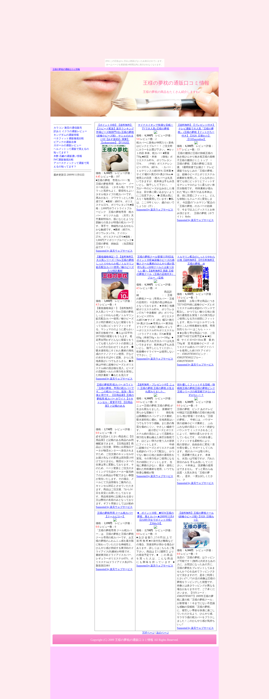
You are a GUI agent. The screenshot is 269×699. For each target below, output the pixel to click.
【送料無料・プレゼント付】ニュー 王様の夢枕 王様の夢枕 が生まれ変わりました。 (155, 388)
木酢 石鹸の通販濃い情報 (68, 156)
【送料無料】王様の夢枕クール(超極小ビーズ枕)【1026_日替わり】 (196, 516)
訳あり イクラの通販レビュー (70, 131)
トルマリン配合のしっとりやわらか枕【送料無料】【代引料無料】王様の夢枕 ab (196, 260)
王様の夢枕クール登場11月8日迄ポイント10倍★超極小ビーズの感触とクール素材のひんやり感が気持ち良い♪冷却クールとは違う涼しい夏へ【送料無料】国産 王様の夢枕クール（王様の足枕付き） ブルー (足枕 (157, 267)
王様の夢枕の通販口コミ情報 (66, 69)
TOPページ (148, 632)
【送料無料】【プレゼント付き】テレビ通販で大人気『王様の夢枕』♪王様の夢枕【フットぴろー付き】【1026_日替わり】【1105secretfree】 (196, 132)
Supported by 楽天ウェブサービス (114, 250)
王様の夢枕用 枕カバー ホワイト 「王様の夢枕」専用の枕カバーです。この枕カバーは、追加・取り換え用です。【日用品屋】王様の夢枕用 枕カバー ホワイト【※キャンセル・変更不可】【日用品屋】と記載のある (115, 395)
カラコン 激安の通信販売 (68, 127)
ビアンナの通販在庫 (65, 142)
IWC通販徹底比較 (64, 159)
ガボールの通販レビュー (67, 145)
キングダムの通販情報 (66, 134)
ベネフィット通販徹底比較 (69, 138)
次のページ (162, 632)
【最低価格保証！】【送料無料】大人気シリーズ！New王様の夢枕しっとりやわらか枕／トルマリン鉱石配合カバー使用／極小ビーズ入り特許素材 (115, 263)
